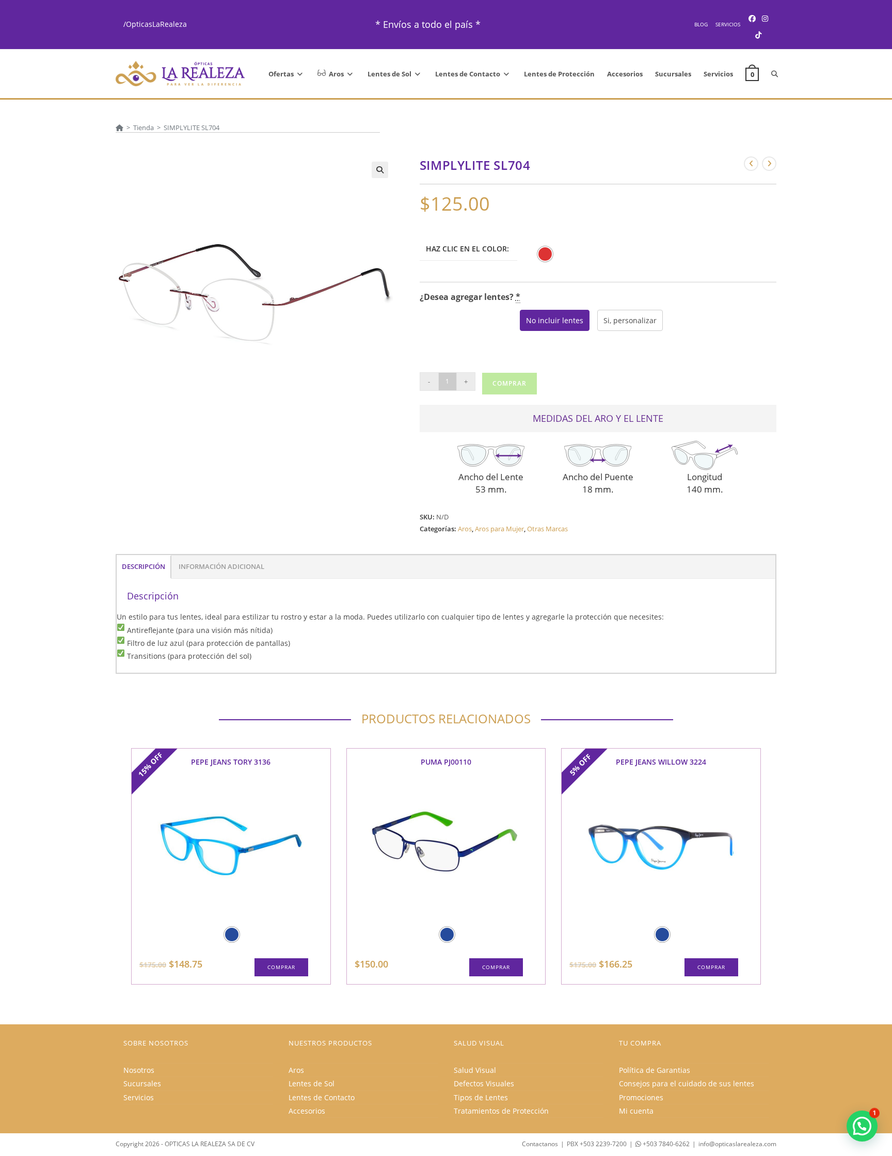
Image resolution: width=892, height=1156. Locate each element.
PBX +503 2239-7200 (597, 1143)
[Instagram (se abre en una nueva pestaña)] (765, 18)
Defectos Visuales (484, 1083)
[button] (380, 170)
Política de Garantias (654, 1070)
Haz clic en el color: (467, 249)
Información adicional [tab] (221, 566)
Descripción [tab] (143, 566)
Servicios (727, 24)
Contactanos (540, 1143)
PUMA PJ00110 (446, 762)
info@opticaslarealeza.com (737, 1143)
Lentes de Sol (311, 1083)
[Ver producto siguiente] (769, 163)
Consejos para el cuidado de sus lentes (686, 1083)
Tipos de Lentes (481, 1097)
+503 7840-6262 (665, 1143)
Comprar (509, 383)
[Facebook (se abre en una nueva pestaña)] (752, 18)
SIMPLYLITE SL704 (191, 127)
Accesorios (307, 1111)
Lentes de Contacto (322, 1097)
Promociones (641, 1097)
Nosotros (138, 1070)
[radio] (545, 254)
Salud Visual (475, 1070)
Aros (465, 528)
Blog (701, 24)
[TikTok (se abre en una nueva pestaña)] (758, 34)
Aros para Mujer (499, 528)
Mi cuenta (636, 1111)
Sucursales (142, 1083)
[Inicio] (119, 127)
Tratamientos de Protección (501, 1111)
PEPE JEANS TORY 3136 (230, 762)
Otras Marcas (547, 528)
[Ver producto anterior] (751, 163)
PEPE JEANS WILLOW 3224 (661, 762)
